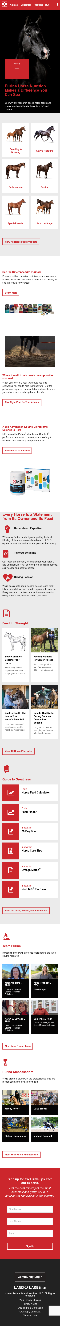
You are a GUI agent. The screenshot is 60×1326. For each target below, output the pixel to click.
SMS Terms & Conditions (30, 1307)
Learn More (11, 292)
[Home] (5, 5)
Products (38, 4)
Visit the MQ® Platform (17, 450)
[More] (57, 5)
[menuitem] (4, 5)
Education (26, 4)
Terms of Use (30, 1315)
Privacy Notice (30, 1304)
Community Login (30, 1277)
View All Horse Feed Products (21, 241)
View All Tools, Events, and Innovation (26, 910)
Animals (14, 4)
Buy (47, 4)
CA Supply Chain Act (30, 1311)
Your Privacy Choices (30, 1300)
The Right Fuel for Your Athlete (22, 402)
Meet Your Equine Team (18, 1046)
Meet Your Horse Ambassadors (22, 1154)
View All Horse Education (18, 751)
